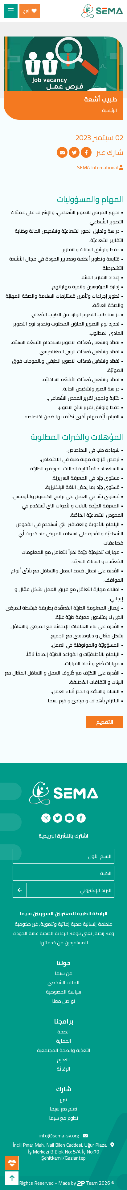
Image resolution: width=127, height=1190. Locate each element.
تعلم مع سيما (63, 1108)
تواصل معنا (63, 1001)
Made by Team (78, 1183)
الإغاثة (63, 1068)
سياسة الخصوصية (63, 991)
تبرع (63, 1099)
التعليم (63, 1059)
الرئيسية (109, 110)
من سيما (63, 973)
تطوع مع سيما (63, 1118)
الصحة (63, 1031)
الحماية (63, 1041)
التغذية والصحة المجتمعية (63, 1050)
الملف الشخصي (63, 982)
